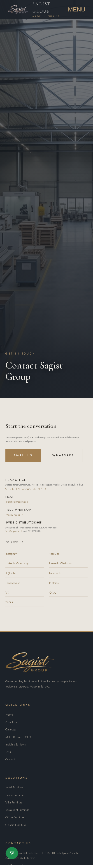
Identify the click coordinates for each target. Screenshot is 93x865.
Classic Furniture (15, 825)
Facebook (55, 573)
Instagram (11, 554)
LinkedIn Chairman (60, 563)
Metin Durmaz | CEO (18, 737)
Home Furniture (14, 795)
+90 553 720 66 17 (14, 515)
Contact (10, 759)
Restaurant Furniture (17, 810)
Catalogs (10, 729)
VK (7, 592)
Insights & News (15, 744)
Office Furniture (14, 817)
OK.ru (52, 592)
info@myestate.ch (13, 531)
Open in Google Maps (26, 489)
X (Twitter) (11, 573)
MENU (76, 9)
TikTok (9, 602)
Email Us (23, 455)
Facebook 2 (12, 583)
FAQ (8, 752)
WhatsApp (63, 455)
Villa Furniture (13, 802)
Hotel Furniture (14, 787)
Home (9, 714)
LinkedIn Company (16, 563)
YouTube (54, 554)
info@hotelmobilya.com (16, 501)
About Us (11, 722)
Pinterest (54, 583)
